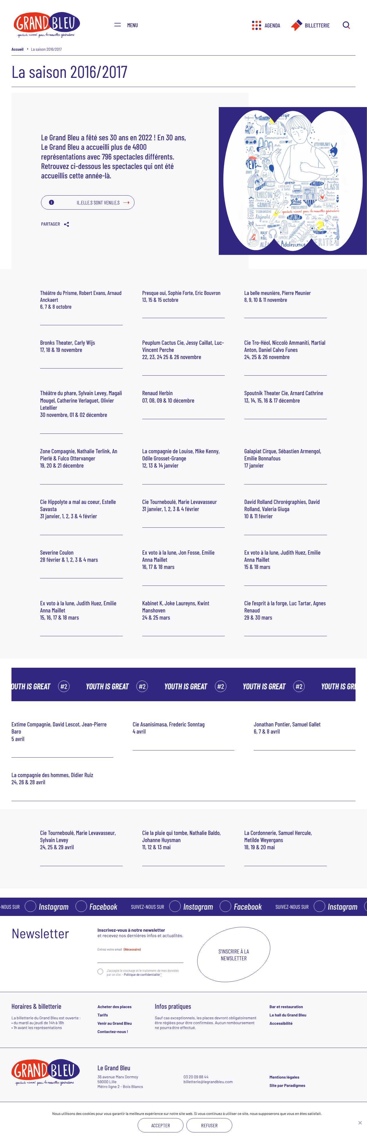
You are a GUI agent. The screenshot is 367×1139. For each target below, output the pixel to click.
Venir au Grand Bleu (114, 1023)
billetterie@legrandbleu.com (208, 1081)
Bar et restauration (286, 1006)
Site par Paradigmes (287, 1085)
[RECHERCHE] (346, 25)
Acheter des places (114, 1006)
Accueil (17, 49)
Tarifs (102, 1014)
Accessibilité (281, 1023)
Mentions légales (284, 1077)
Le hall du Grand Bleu (288, 1014)
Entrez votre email (119, 949)
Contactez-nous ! (112, 1031)
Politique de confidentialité (142, 975)
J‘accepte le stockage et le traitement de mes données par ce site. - (143, 973)
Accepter (160, 1125)
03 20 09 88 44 (196, 1076)
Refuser (209, 1125)
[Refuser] (360, 1123)
